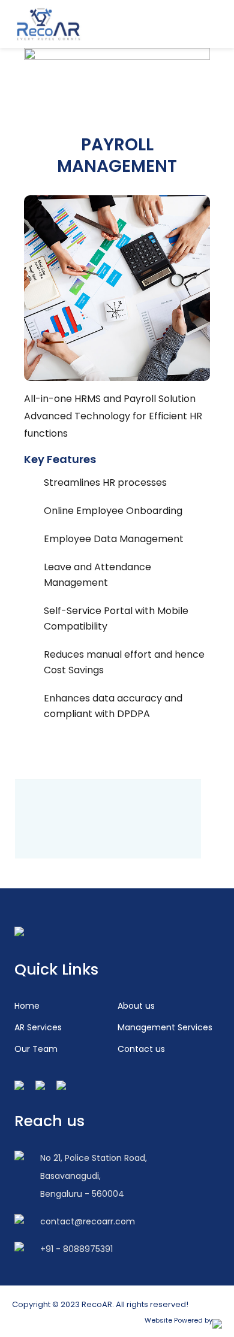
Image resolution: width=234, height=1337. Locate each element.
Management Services (165, 1027)
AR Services (38, 1027)
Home (27, 1006)
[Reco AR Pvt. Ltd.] (48, 24)
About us (136, 1006)
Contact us (141, 1049)
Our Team (36, 1049)
